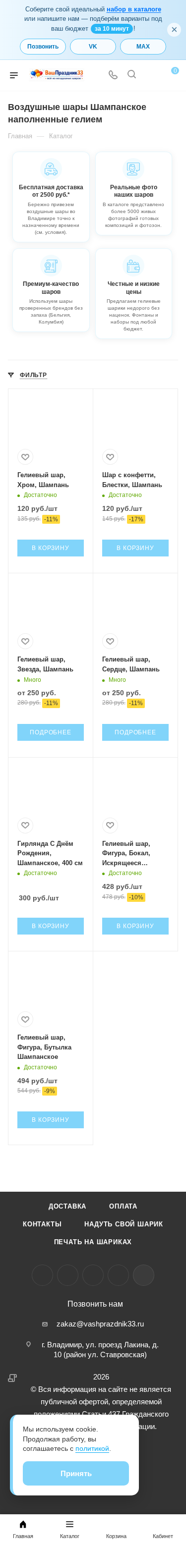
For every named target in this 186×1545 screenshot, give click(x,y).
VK (93, 46)
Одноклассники (93, 1275)
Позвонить (43, 46)
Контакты (42, 1224)
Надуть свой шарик (123, 1224)
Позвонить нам (95, 1304)
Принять (76, 1473)
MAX (143, 46)
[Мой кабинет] (150, 75)
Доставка (67, 1206)
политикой (92, 1448)
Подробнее (50, 732)
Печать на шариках (93, 1242)
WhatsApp (118, 1275)
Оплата (123, 1206)
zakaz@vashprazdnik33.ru (100, 1324)
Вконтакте (42, 1275)
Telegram (67, 1275)
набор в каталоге (134, 9)
